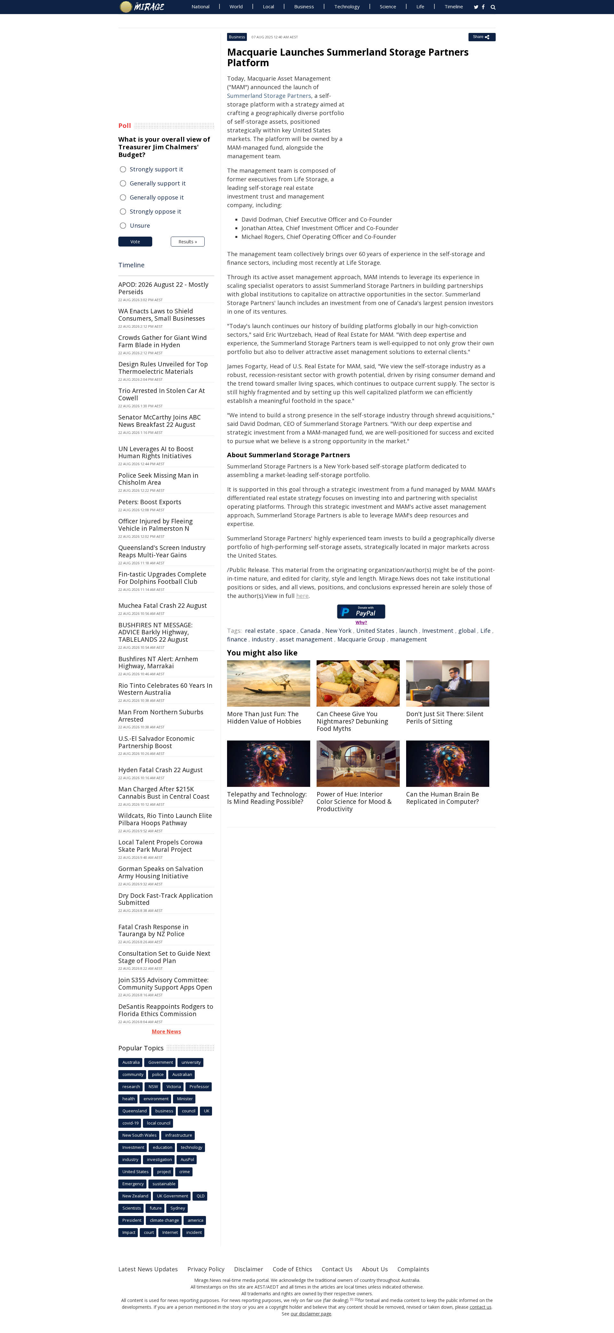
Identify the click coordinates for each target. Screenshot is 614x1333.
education (162, 1147)
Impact (128, 1232)
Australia (131, 1062)
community (133, 1074)
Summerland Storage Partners (269, 95)
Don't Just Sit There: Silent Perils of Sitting (445, 717)
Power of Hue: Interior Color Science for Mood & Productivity (354, 801)
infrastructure (178, 1135)
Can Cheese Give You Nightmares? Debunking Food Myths (352, 721)
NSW (153, 1086)
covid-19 (130, 1123)
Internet (170, 1232)
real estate (260, 630)
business (164, 1111)
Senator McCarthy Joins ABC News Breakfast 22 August (159, 421)
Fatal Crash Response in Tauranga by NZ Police (153, 930)
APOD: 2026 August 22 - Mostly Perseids (163, 288)
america (195, 1220)
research (131, 1086)
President (131, 1220)
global (467, 630)
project (164, 1171)
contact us (481, 1307)
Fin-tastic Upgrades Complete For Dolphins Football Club (162, 578)
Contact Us (337, 1269)
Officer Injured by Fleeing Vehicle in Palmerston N (155, 525)
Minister (185, 1099)
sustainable (164, 1184)
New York (338, 630)
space (287, 630)
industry (263, 639)
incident (194, 1232)
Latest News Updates (148, 1269)
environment (156, 1099)
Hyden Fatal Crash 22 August (160, 770)
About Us (375, 1269)
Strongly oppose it (155, 211)
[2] (356, 1299)
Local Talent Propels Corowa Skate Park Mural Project (160, 846)
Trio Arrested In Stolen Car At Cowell (161, 394)
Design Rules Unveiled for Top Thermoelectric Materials (163, 368)
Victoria (174, 1086)
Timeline (454, 6)
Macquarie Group (361, 639)
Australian (182, 1074)
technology (191, 1147)
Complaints (413, 1269)
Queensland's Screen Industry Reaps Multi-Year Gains (162, 551)
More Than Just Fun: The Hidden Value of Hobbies (264, 717)
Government (160, 1062)
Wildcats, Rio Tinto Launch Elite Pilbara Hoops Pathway (165, 819)
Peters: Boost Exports (149, 502)
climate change (164, 1220)
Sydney (177, 1208)
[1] (351, 1299)
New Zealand (135, 1196)
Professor (199, 1086)
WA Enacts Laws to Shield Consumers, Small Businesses (161, 315)
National (200, 6)
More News (166, 1031)
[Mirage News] (145, 7)
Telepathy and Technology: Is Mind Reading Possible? (267, 798)
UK (206, 1111)
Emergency (133, 1184)
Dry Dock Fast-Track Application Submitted (165, 899)
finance (237, 639)
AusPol (187, 1159)
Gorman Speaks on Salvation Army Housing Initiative (160, 872)
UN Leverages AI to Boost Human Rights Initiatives (155, 452)
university (191, 1062)
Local (268, 6)
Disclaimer (248, 1269)
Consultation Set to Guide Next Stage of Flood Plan (164, 957)
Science (388, 6)
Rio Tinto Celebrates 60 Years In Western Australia (165, 689)
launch (408, 630)
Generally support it (158, 183)
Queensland (134, 1111)
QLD (201, 1196)
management (408, 639)
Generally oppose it (157, 197)
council (188, 1111)
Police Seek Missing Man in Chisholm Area (158, 479)
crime (184, 1171)
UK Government (172, 1196)
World (236, 6)
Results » (187, 242)
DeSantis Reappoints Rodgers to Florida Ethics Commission (165, 1010)
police (158, 1074)
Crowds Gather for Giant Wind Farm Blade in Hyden (162, 341)
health (128, 1099)
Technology (347, 6)
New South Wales (139, 1135)
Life (420, 6)
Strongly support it (156, 169)
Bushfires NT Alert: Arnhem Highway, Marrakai (158, 662)
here (302, 596)
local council (158, 1123)
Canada (310, 630)
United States (375, 630)
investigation (159, 1159)
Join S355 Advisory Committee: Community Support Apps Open (165, 984)
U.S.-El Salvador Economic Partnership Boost (156, 742)
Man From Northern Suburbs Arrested (160, 716)
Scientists (131, 1208)
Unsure (140, 225)
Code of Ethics (292, 1269)
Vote (135, 242)
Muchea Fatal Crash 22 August (162, 605)
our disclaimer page (311, 1314)
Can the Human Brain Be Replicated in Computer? (442, 798)
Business (304, 6)
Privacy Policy (205, 1269)
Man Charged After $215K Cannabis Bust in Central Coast (163, 793)
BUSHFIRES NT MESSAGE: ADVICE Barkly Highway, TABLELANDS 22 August (155, 632)
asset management (306, 639)
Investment (437, 630)
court (149, 1232)
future (156, 1208)
